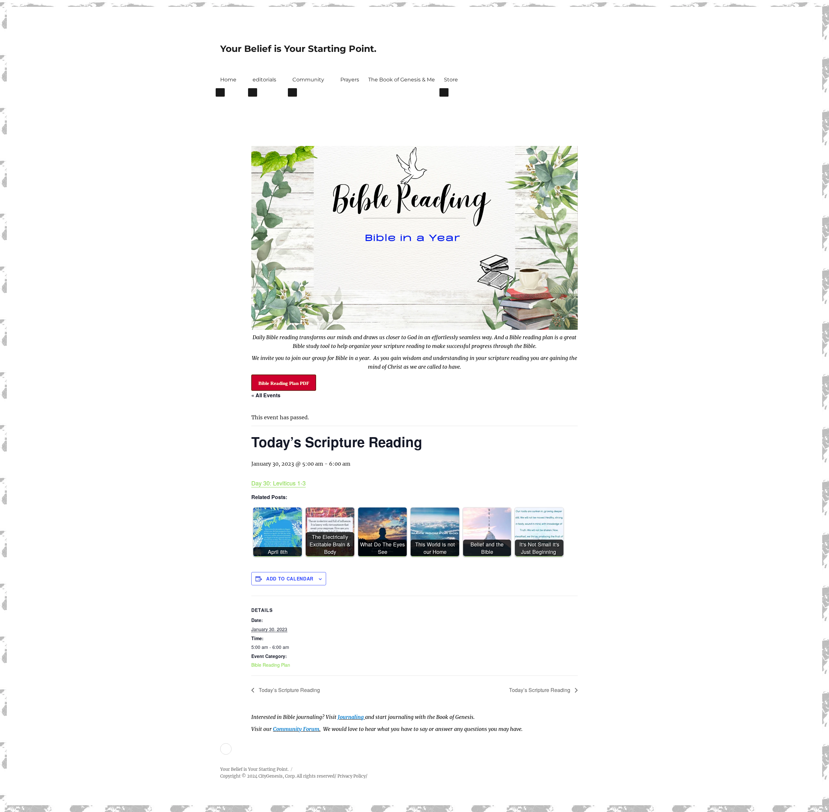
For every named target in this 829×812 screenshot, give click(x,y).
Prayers (349, 80)
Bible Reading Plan (270, 665)
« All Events (265, 395)
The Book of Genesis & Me (401, 80)
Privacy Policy (351, 776)
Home (228, 80)
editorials (264, 80)
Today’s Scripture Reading (288, 690)
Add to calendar (289, 578)
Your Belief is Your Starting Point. (298, 48)
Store (451, 80)
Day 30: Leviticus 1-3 (278, 483)
